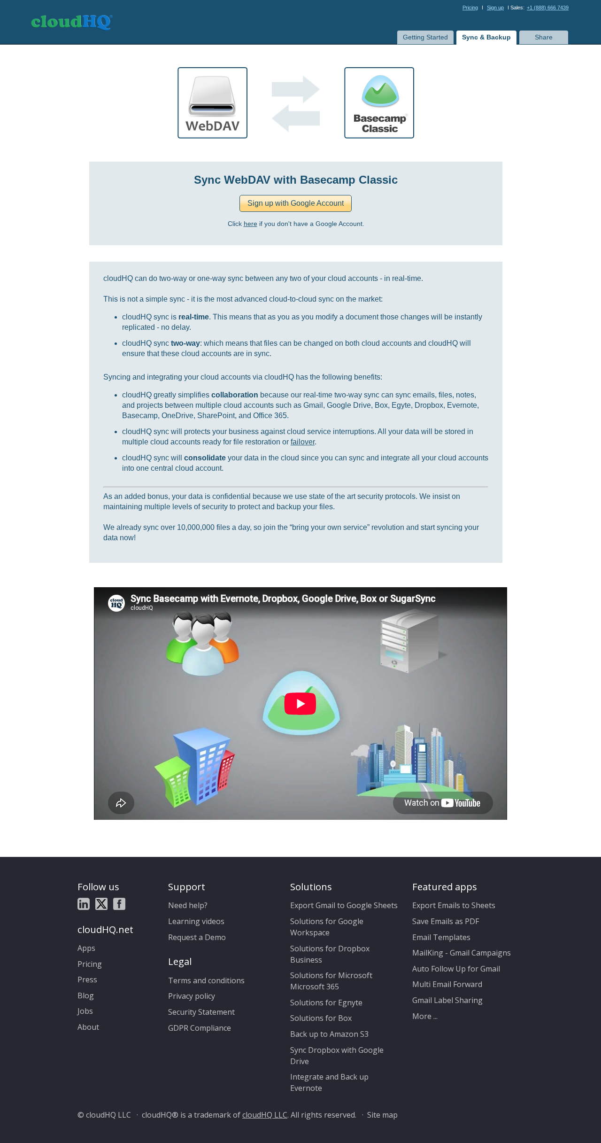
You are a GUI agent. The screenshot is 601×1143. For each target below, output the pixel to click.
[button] (295, 203)
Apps (86, 948)
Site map (382, 1115)
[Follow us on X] (101, 905)
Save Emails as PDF (445, 921)
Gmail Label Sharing (447, 1000)
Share (544, 37)
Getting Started (425, 37)
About (88, 1027)
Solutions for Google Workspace (326, 927)
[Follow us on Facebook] (119, 905)
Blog (85, 995)
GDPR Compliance (199, 1028)
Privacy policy (191, 996)
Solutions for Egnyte (326, 1002)
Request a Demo (197, 937)
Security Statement (201, 1012)
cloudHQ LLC (264, 1115)
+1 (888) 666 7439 (548, 7)
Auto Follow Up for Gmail (456, 969)
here (250, 223)
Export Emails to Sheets (453, 905)
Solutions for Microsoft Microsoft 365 (331, 981)
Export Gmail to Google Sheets (344, 905)
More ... (425, 1016)
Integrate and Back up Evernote (329, 1082)
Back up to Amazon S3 (329, 1034)
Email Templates (441, 937)
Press (87, 979)
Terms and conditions (206, 980)
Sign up (495, 7)
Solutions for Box (321, 1018)
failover (303, 442)
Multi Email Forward (447, 984)
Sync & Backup (486, 37)
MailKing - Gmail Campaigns (461, 953)
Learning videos (196, 921)
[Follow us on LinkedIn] (83, 905)
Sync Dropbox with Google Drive (337, 1055)
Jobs (85, 1011)
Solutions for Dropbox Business (330, 954)
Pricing (470, 7)
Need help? (188, 905)
